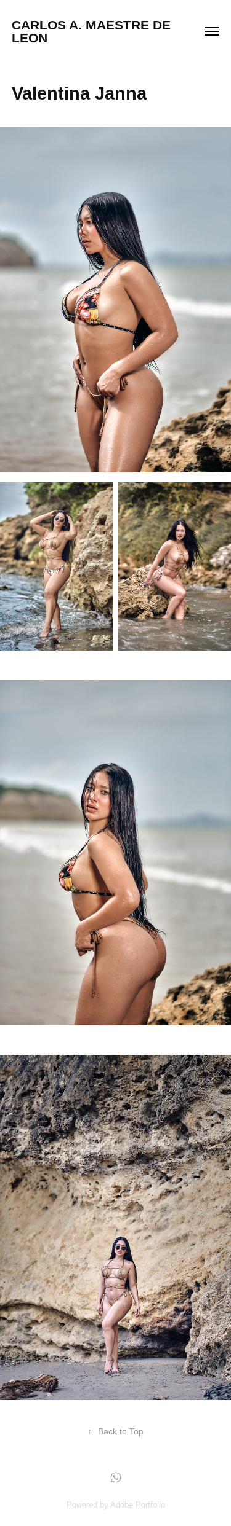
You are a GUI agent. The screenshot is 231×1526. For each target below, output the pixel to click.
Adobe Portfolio (137, 1504)
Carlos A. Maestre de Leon (93, 31)
